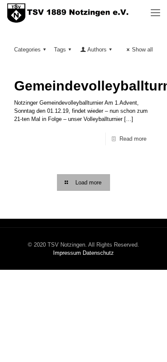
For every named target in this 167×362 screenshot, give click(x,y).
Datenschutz (98, 253)
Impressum (67, 253)
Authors (97, 49)
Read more (132, 139)
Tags (60, 49)
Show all (142, 49)
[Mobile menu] (155, 13)
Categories (27, 49)
